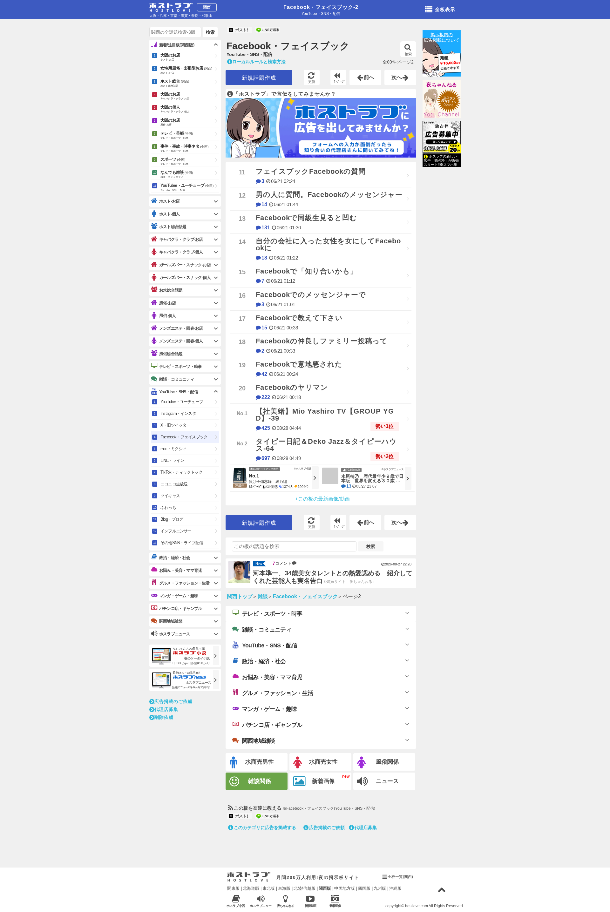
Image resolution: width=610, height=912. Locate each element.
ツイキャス (170, 495)
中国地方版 (344, 888)
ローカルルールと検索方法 (259, 61)
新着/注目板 (176, 45)
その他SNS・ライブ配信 (181, 542)
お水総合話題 (170, 290)
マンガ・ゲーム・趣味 (269, 709)
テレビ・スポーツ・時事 (272, 614)
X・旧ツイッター (175, 425)
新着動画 (310, 906)
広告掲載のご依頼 (327, 827)
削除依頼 (163, 717)
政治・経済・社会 (264, 661)
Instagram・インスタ (178, 413)
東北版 (268, 888)
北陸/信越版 (304, 888)
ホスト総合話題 (172, 226)
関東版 (233, 888)
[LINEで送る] (267, 30)
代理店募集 (366, 827)
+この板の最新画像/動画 (322, 499)
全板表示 (445, 9)
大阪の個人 (174, 109)
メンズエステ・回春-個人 (181, 341)
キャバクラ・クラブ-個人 (181, 252)
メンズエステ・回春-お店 (181, 328)
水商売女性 (323, 762)
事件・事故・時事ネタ (184, 148)
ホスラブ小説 (236, 906)
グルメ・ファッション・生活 (277, 693)
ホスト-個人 (169, 214)
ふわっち (168, 507)
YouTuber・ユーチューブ (187, 187)
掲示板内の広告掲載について (441, 37)
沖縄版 (395, 888)
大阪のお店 (170, 57)
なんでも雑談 (176, 174)
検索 (408, 54)
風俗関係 (387, 762)
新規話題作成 (259, 78)
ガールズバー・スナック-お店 (185, 264)
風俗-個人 (167, 315)
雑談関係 (259, 781)
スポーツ (174, 161)
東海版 (284, 888)
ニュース (387, 781)
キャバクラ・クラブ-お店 (181, 239)
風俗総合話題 (170, 353)
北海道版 (251, 888)
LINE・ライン (172, 460)
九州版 (380, 888)
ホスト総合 (174, 83)
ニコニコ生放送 (173, 484)
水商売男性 (259, 762)
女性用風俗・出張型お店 (186, 70)
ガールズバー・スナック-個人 (185, 277)
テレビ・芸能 (176, 135)
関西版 (325, 888)
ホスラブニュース (261, 906)
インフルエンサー (176, 531)
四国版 (364, 888)
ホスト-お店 (169, 201)
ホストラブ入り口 (249, 877)
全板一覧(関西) (400, 877)
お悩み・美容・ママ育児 (272, 677)
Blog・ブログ (171, 519)
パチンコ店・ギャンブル (272, 725)
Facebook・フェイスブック (288, 46)
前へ (369, 77)
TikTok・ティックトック (181, 472)
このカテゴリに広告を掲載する (265, 827)
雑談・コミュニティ (266, 629)
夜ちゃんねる (441, 84)
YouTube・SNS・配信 (269, 645)
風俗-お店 (167, 303)
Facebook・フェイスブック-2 (320, 7)
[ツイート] (239, 30)
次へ (396, 77)
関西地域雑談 (258, 741)
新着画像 (323, 781)
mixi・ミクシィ (173, 448)
